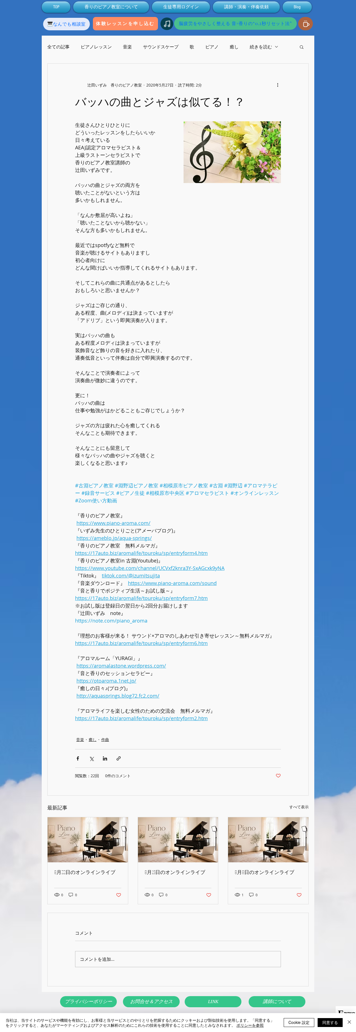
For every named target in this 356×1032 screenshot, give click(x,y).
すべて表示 (299, 806)
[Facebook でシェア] (77, 758)
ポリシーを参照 (250, 1025)
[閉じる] (349, 1023)
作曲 (105, 739)
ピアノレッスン (96, 47)
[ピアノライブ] (88, 839)
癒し (234, 47)
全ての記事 (58, 47)
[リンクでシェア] (118, 758)
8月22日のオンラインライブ (84, 872)
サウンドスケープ (161, 47)
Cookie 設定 (299, 1022)
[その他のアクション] (277, 85)
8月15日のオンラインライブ (175, 872)
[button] (301, 47)
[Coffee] (305, 23)
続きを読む (261, 47)
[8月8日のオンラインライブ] (268, 839)
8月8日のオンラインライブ (264, 872)
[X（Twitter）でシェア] (91, 758)
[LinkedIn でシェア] (105, 758)
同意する (330, 1022)
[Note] (166, 24)
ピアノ (212, 47)
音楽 (127, 47)
